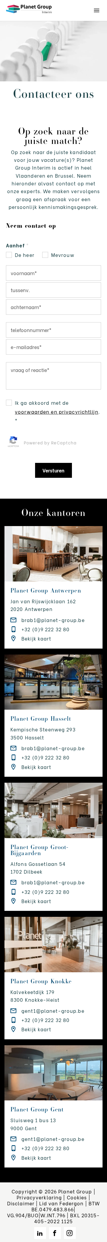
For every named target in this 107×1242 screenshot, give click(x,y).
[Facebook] (55, 1233)
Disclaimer (20, 1203)
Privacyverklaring (39, 1197)
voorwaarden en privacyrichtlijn (56, 411)
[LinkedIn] (40, 1233)
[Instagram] (70, 1233)
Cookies (77, 1197)
